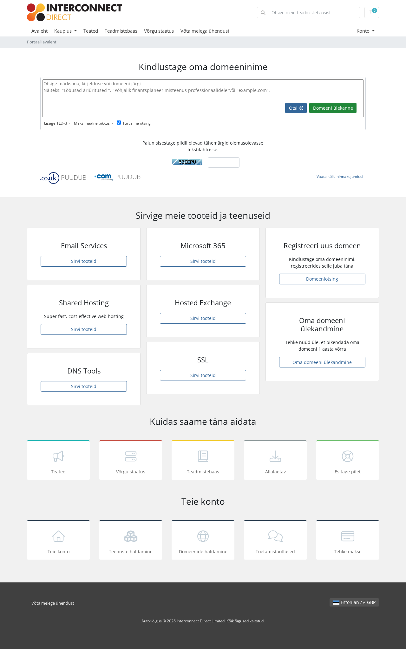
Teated (90, 31)
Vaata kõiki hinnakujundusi (340, 176)
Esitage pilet (348, 472)
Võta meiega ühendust (204, 31)
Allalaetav (275, 472)
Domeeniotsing (322, 279)
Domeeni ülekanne (333, 108)
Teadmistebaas (121, 31)
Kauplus (63, 31)
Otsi (294, 108)
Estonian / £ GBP (357, 602)
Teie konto (58, 551)
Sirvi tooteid (83, 261)
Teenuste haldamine (131, 551)
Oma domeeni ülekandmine (322, 362)
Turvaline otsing (136, 123)
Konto (364, 31)
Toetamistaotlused (275, 551)
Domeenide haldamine (203, 551)
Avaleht (39, 31)
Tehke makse (348, 551)
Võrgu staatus (159, 31)
